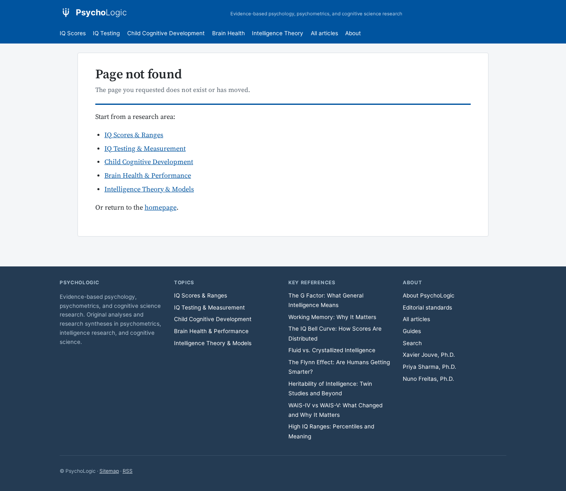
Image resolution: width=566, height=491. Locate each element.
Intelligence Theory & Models (149, 189)
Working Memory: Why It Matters (332, 317)
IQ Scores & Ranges (133, 135)
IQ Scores (73, 33)
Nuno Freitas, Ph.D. (428, 378)
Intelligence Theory (277, 33)
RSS (128, 471)
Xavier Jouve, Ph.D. (429, 354)
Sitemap (109, 471)
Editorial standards (427, 307)
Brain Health (228, 33)
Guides (412, 331)
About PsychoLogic (429, 295)
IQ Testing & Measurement (145, 149)
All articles (324, 33)
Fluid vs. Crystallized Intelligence (331, 350)
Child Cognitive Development (166, 33)
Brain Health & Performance (147, 176)
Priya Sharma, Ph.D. (429, 366)
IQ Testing (106, 33)
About (353, 33)
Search (412, 343)
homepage (161, 207)
